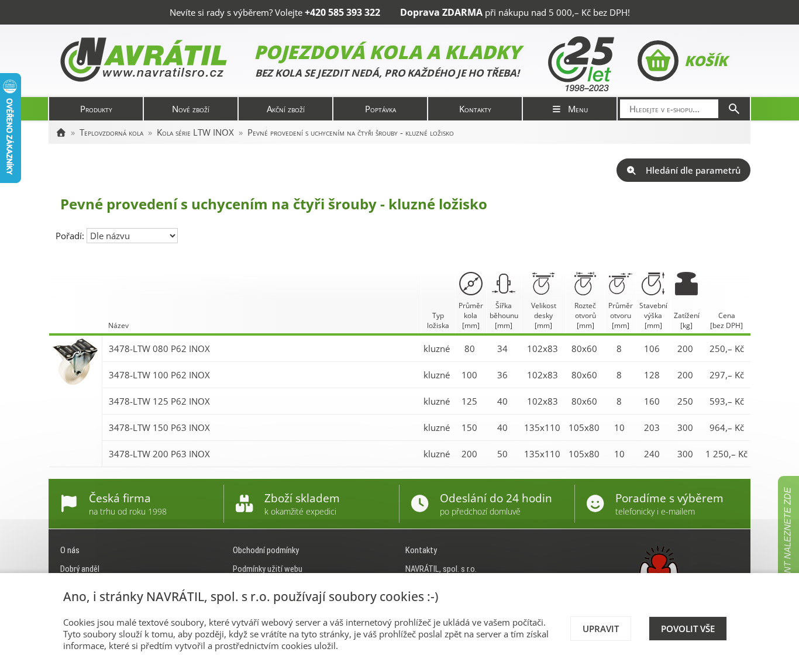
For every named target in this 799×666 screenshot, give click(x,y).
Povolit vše (688, 628)
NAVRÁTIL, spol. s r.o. (441, 569)
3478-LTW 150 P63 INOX (159, 427)
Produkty (96, 109)
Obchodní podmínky (266, 550)
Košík (705, 60)
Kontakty (475, 109)
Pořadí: (71, 235)
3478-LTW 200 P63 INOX (159, 454)
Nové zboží (190, 109)
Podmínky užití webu (267, 569)
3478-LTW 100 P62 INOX (159, 375)
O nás (70, 550)
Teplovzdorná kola (111, 132)
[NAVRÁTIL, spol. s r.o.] (60, 132)
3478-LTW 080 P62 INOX (159, 348)
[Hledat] (734, 108)
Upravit (601, 628)
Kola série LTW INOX (195, 132)
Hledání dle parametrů (693, 170)
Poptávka (380, 109)
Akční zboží (286, 109)
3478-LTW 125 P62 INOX (159, 401)
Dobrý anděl (79, 569)
